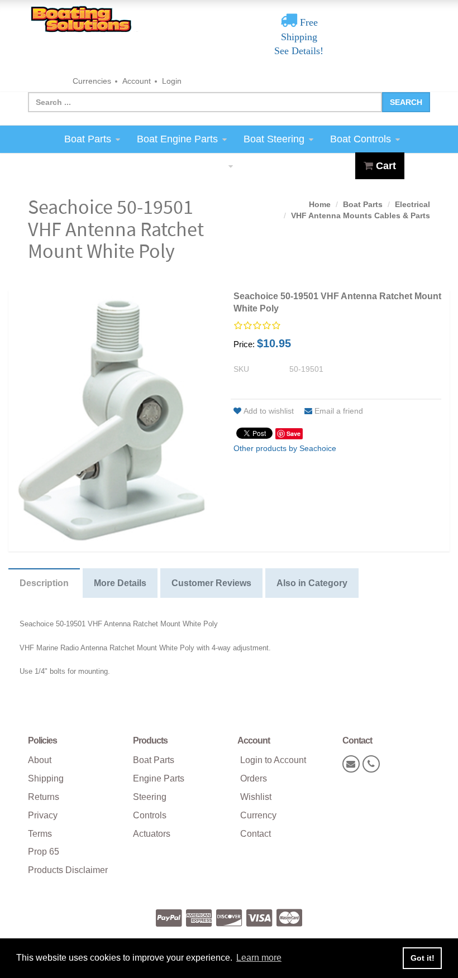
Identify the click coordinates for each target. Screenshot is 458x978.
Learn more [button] (259, 957)
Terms (40, 833)
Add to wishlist (269, 410)
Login (172, 80)
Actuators (151, 833)
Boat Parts (87, 139)
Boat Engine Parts (177, 139)
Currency (258, 815)
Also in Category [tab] (311, 583)
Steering (149, 797)
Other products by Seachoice (284, 448)
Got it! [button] (423, 957)
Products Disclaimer (68, 870)
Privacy (43, 815)
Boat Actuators (191, 165)
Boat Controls (360, 139)
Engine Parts (158, 778)
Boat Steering (274, 139)
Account (136, 80)
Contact (255, 833)
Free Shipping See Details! (298, 36)
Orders (253, 778)
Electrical (412, 204)
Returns (43, 797)
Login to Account (273, 760)
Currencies (92, 80)
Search (406, 102)
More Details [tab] (120, 583)
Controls (149, 815)
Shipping (46, 778)
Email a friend (338, 410)
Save (293, 433)
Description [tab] (44, 583)
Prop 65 (43, 851)
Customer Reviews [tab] (211, 583)
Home (320, 204)
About (39, 760)
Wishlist (255, 797)
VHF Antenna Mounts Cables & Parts (360, 215)
